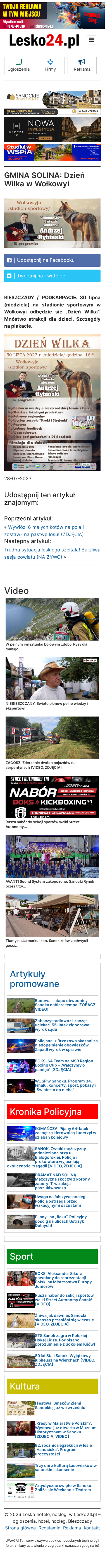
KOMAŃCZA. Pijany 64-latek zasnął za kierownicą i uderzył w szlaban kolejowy (65, 1132)
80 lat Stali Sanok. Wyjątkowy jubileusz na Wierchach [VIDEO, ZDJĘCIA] (65, 1360)
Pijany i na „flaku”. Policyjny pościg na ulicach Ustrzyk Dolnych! (61, 1221)
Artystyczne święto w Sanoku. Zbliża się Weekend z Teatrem (63, 1487)
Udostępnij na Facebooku (45, 260)
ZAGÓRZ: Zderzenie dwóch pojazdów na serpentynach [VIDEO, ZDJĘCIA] (40, 765)
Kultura (25, 1386)
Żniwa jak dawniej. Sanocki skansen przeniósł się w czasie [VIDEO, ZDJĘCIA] (64, 1319)
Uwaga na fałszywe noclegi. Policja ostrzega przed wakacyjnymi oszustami (61, 1201)
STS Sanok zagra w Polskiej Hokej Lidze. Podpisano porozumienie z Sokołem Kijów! (65, 1339)
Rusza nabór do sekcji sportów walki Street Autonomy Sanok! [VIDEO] (64, 1299)
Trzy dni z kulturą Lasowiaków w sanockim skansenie (66, 1467)
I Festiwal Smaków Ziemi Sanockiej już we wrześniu (60, 1405)
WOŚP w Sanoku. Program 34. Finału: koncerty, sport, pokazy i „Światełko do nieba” (65, 1085)
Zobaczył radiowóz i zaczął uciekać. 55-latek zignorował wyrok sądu (62, 1025)
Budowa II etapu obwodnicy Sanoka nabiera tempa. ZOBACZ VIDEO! (65, 1005)
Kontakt (92, 1528)
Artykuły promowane (34, 979)
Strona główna (20, 1528)
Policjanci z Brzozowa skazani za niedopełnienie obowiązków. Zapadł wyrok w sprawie (66, 1045)
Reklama (82, 69)
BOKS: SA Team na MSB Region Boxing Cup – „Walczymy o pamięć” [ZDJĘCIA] (64, 1065)
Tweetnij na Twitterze (40, 276)
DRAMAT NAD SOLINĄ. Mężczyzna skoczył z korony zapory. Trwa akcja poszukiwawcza (62, 1181)
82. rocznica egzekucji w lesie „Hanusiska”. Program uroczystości (63, 1449)
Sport (22, 1256)
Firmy (50, 69)
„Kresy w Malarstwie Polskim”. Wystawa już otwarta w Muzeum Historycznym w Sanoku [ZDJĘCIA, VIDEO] (66, 1429)
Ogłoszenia (19, 69)
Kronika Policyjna (46, 1111)
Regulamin (49, 1528)
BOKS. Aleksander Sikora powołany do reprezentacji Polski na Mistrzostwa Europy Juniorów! (63, 1280)
